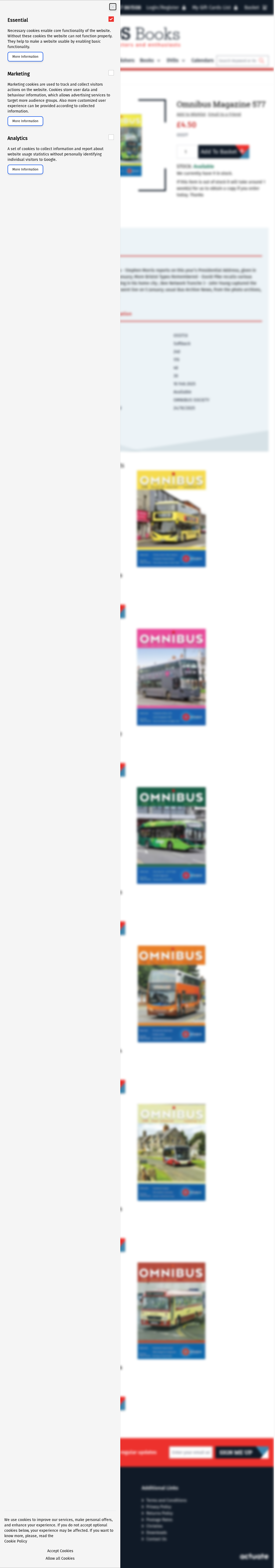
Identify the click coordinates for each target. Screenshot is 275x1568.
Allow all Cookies (60, 1558)
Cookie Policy (15, 1541)
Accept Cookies (60, 1551)
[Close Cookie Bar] (113, 6)
